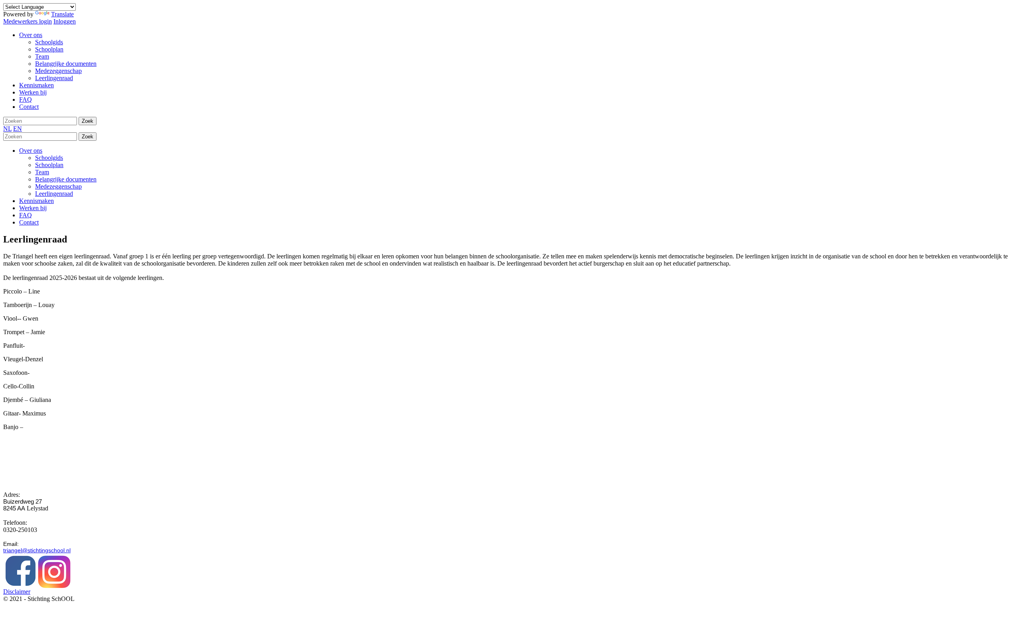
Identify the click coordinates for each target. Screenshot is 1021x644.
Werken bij (33, 208)
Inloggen (64, 21)
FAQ (25, 215)
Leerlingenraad (54, 193)
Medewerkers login (27, 21)
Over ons (30, 150)
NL (7, 128)
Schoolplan (49, 164)
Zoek (87, 121)
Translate (62, 14)
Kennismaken (36, 200)
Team (42, 172)
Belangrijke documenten (66, 179)
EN (17, 128)
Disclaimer (16, 591)
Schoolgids (49, 157)
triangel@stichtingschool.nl (37, 550)
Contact (29, 222)
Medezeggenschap (58, 186)
